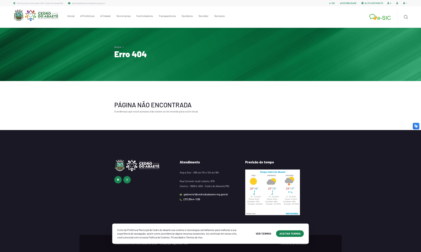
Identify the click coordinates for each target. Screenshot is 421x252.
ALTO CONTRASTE (374, 3)
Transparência (167, 15)
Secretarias (123, 15)
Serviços (219, 15)
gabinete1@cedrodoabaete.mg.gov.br (88, 3)
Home (117, 46)
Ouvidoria (187, 15)
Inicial (70, 15)
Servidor (203, 15)
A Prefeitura (87, 15)
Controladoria (144, 15)
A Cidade (105, 15)
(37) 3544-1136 (192, 199)
